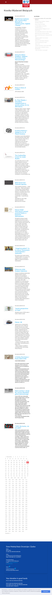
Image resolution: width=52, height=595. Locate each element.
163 (13, 494)
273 (6, 525)
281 (9, 527)
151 (20, 491)
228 (20, 512)
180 (23, 498)
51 (25, 466)
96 (25, 475)
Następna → (8, 533)
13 (18, 458)
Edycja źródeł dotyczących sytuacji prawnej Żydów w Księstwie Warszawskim (21, 213)
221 (20, 510)
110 (23, 479)
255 (16, 519)
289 (13, 529)
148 (9, 491)
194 (23, 502)
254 (13, 519)
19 (11, 460)
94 (19, 475)
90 (8, 475)
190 (9, 502)
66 (16, 470)
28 (11, 462)
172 (20, 496)
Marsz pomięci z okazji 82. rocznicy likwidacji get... (42, 47)
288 (9, 529)
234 (16, 514)
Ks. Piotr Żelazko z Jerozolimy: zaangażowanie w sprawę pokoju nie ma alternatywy (22, 103)
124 (23, 483)
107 (13, 479)
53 (5, 468)
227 (16, 512)
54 (8, 468)
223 (26, 510)
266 (6, 523)
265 (26, 521)
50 (22, 466)
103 (22, 477)
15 (23, 458)
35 (5, 464)
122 (16, 483)
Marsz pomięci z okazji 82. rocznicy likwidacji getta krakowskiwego (22, 392)
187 (23, 500)
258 (26, 519)
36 (8, 464)
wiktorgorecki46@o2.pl (13, 562)
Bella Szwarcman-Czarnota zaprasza (42, 33)
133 (6, 487)
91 (11, 475)
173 (23, 496)
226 (13, 512)
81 (8, 473)
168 (6, 496)
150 (16, 491)
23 (22, 460)
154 (6, 493)
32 (22, 462)
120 (9, 483)
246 (9, 517)
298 (20, 531)
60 (25, 468)
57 (16, 468)
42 (25, 464)
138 (23, 487)
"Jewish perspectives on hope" (41, 42)
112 (6, 481)
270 (20, 523)
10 (10, 458)
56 (14, 468)
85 (19, 473)
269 (16, 523)
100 (12, 477)
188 (26, 500)
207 (20, 506)
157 (16, 493)
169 (9, 496)
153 (26, 491)
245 (6, 517)
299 (23, 531)
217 (6, 510)
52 (27, 466)
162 (9, 494)
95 (22, 475)
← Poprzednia (8, 456)
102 (18, 477)
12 (15, 458)
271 (23, 523)
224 (6, 512)
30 (16, 462)
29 (14, 462)
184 (13, 500)
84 (16, 473)
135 (13, 487)
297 (16, 531)
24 (25, 460)
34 (27, 462)
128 (13, 485)
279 (26, 525)
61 (27, 468)
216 (26, 508)
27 (8, 462)
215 (23, 508)
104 (25, 477)
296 (13, 531)
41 (22, 464)
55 (11, 468)
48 (16, 466)
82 (11, 473)
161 (6, 494)
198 (13, 504)
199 (16, 504)
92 (14, 475)
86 (22, 473)
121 (13, 483)
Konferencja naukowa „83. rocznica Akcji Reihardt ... (43, 18)
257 (23, 519)
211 (9, 508)
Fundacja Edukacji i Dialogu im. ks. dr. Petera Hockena (21, 132)
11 (12, 458)
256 (20, 519)
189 (6, 502)
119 (6, 483)
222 (23, 510)
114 (13, 481)
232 (9, 514)
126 (6, 485)
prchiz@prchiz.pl (9, 563)
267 (9, 523)
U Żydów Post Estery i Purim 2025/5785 (43, 45)
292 (23, 529)
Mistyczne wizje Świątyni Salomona (42, 40)
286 (26, 527)
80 (5, 473)
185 (16, 500)
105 (6, 479)
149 (13, 491)
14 (21, 458)
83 (14, 473)
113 (9, 481)
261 (13, 521)
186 (20, 500)
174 (26, 496)
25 (27, 460)
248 (16, 517)
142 (13, 489)
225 (9, 512)
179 (20, 498)
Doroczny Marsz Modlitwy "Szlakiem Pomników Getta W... (42, 21)
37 (11, 464)
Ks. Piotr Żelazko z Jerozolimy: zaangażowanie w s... (41, 26)
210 (6, 508)
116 (20, 481)
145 (23, 489)
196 (6, 504)
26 (5, 462)
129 (16, 485)
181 (26, 498)
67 (19, 470)
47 (14, 466)
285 (23, 527)
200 (20, 504)
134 (9, 487)
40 (19, 464)
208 (23, 506)
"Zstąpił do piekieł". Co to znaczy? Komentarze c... (41, 38)
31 (19, 462)
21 (16, 460)
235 (20, 514)
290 (16, 529)
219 (13, 510)
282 (13, 527)
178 (16, 498)
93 (16, 475)
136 (16, 487)
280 (6, 527)
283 (16, 527)
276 (16, 525)
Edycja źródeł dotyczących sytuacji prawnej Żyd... (43, 35)
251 (26, 517)
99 (8, 477)
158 (20, 493)
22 (19, 460)
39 (16, 464)
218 (9, 510)
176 (9, 498)
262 (16, 521)
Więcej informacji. (6, 593)
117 (23, 481)
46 (11, 466)
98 (5, 477)
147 (6, 491)
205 (13, 506)
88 (27, 473)
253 (9, 519)
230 (26, 512)
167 (26, 494)
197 (9, 504)
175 (6, 498)
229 (23, 512)
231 (6, 514)
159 (23, 493)
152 (23, 491)
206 (16, 506)
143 (16, 489)
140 (6, 489)
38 (14, 464)
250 (23, 517)
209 (26, 506)
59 (22, 468)
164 (16, 494)
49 (19, 466)
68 (22, 470)
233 (13, 514)
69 (25, 470)
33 (25, 462)
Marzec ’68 (18, 322)
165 (20, 494)
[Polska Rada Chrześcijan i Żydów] (26, 4)
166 (23, 494)
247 (13, 517)
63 (8, 470)
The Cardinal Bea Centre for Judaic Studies (20, 157)
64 (11, 470)
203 (6, 506)
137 (20, 487)
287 (6, 529)
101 (15, 477)
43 (27, 464)
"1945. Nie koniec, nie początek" (41, 50)
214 (20, 508)
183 (9, 500)
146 (26, 489)
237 (26, 514)
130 (20, 485)
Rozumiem (46, 591)
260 (9, 521)
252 (6, 519)
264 (23, 521)
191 (13, 502)
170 (13, 496)
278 (23, 525)
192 (16, 502)
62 (5, 470)
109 (20, 479)
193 (20, 502)
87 (25, 473)
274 (9, 525)
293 (26, 529)
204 (9, 506)
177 (13, 498)
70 (27, 470)
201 (23, 504)
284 (20, 527)
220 (16, 510)
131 (23, 485)
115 (16, 481)
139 (26, 487)
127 (9, 485)
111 (26, 479)
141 (9, 489)
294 (6, 531)
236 (23, 514)
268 (13, 523)
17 (5, 460)
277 (20, 525)
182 (6, 500)
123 (20, 483)
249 (20, 517)
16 (26, 458)
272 (26, 523)
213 (16, 508)
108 (16, 479)
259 (6, 521)
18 (8, 460)
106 (9, 479)
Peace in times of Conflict (40, 24)
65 (14, 470)
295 (9, 531)
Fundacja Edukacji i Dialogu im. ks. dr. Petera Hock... (42, 29)
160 (26, 493)
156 (13, 493)
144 (20, 489)
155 (9, 493)
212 (13, 508)
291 (20, 529)
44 (5, 466)
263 (20, 521)
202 (26, 504)
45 (8, 466)
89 (5, 475)
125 (26, 483)
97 (27, 475)
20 (14, 460)
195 (26, 502)
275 (13, 525)
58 (19, 468)
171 (16, 496)
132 (26, 485)
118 (26, 481)
